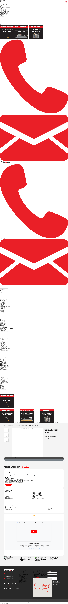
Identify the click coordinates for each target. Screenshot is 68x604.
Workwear (2, 15)
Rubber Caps (2, 345)
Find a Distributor (3, 22)
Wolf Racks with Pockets (4, 363)
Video (34, 515)
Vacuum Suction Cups (3, 337)
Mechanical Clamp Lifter (4, 3)
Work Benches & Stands (4, 12)
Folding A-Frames (3, 362)
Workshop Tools (3, 323)
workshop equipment (22, 572)
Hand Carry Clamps (3, 320)
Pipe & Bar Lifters (3, 309)
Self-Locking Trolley (3, 367)
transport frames (21, 577)
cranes (20, 575)
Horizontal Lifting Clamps (4, 299)
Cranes (1, 8)
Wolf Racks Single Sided (4, 365)
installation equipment (22, 580)
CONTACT (2, 388)
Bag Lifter (1, 313)
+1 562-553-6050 (3, 114)
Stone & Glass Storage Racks (5, 7)
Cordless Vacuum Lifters (4, 332)
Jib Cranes (2, 351)
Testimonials (2, 21)
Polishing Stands (3, 374)
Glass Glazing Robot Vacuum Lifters (6, 338)
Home (5, 425)
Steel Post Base (2, 344)
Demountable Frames (3, 361)
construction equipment (22, 581)
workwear (20, 582)
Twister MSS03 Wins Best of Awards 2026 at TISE (39, 576)
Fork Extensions (2, 356)
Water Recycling (3, 329)
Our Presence (2, 23)
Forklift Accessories (3, 358)
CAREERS (2, 390)
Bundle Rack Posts (3, 343)
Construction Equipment (4, 14)
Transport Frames (3, 10)
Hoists (1, 353)
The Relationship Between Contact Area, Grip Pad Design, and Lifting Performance (40, 574)
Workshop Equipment (3, 5)
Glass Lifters (2, 297)
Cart (0, 24)
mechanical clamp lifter (22, 570)
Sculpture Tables (3, 375)
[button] (34, 531)
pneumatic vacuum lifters (20, 425)
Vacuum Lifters (2, 6)
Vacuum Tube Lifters (3, 336)
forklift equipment (22, 576)
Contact (1, 18)
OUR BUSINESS (3, 389)
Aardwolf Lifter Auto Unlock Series (6, 295)
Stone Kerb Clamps (3, 302)
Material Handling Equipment (5, 4)
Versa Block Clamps (3, 300)
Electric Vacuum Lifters (4, 333)
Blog (1, 20)
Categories (2, 16)
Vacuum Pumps (2, 319)
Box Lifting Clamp (3, 312)
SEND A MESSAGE (3, 161)
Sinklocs (1, 322)
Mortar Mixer (2, 383)
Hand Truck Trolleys (3, 369)
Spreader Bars (2, 307)
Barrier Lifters (2, 303)
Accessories (2, 305)
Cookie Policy (26, 602)
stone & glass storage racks (23, 574)
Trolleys (1, 368)
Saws (1, 384)
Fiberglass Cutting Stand (4, 376)
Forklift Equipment (3, 9)
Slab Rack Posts (2, 341)
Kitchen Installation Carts (4, 379)
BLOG (1, 391)
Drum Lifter (2, 310)
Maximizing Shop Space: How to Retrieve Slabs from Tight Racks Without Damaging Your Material (40, 571)
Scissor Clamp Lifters (3, 298)
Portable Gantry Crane (4, 350)
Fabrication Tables (3, 372)
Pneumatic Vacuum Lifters (4, 331)
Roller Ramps (2, 380)
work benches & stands (22, 579)
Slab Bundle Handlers (3, 314)
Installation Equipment (4, 13)
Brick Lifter (2, 311)
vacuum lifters (10, 425)
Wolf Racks (2, 364)
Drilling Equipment (3, 318)
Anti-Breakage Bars (3, 381)
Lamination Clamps (3, 321)
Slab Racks (2, 340)
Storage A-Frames (3, 347)
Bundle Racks (2, 342)
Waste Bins (2, 325)
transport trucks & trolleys (23, 578)
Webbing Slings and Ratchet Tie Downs (6, 328)
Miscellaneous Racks (3, 346)
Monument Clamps (3, 301)
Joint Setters (2, 316)
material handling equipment (23, 571)
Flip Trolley (2, 326)
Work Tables (2, 371)
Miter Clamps (2, 317)
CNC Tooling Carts (3, 327)
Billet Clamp (2, 304)
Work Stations (2, 377)
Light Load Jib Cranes (3, 352)
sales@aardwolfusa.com (10, 578)
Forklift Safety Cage (3, 357)
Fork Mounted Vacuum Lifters (5, 335)
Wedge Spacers (2, 324)
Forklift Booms (2, 355)
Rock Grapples (2, 308)
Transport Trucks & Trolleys (4, 11)
